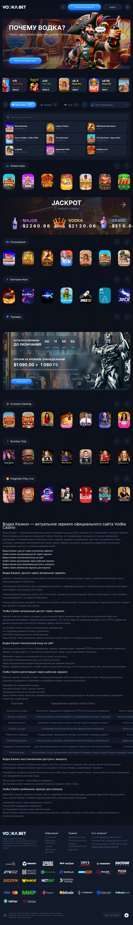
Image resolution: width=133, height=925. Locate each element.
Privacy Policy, (98, 847)
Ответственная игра (77, 840)
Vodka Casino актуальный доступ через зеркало (27, 554)
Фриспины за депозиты (51, 850)
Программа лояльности (50, 841)
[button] (6, 105)
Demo (8, 192)
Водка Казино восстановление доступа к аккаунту (28, 564)
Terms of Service (111, 847)
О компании (50, 837)
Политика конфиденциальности (77, 845)
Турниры (49, 846)
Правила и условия (76, 837)
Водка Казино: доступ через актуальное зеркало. (28, 550)
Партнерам (73, 849)
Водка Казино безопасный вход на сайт (23, 557)
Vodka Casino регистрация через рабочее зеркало (28, 561)
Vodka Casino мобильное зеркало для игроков (26, 567)
